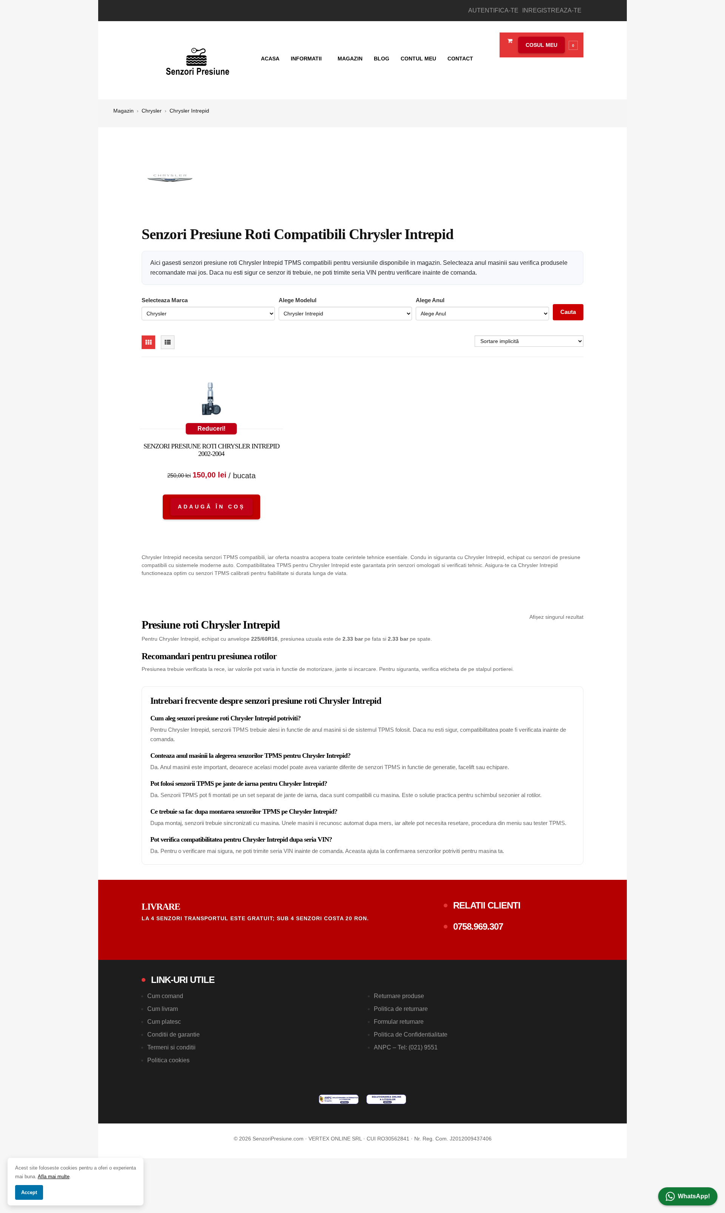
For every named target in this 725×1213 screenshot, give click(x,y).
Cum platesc (164, 1021)
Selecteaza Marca (165, 300)
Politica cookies (168, 1060)
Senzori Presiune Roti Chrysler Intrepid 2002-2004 (211, 449)
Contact (460, 59)
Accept (29, 1192)
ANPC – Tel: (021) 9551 (406, 1047)
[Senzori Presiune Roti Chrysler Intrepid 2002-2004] (211, 400)
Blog (381, 59)
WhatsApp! (694, 1196)
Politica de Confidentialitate (410, 1034)
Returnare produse (399, 996)
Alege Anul (430, 300)
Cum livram (162, 1009)
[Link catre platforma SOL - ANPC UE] (386, 1099)
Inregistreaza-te (552, 10)
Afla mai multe (53, 1176)
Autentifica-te (493, 10)
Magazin (350, 59)
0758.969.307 (478, 926)
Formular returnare (399, 1021)
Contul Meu (418, 59)
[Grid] (148, 342)
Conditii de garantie (173, 1034)
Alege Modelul (297, 300)
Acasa (270, 59)
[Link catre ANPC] (339, 1099)
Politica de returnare (401, 1009)
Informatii (307, 59)
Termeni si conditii (171, 1047)
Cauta (568, 312)
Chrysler (152, 111)
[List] (167, 342)
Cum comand (165, 996)
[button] (546, 45)
